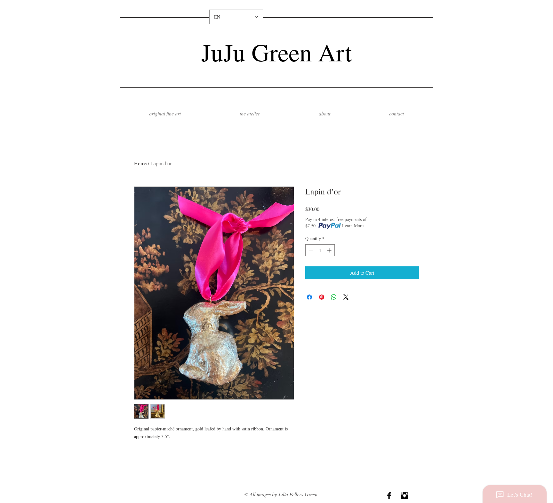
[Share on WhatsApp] (334, 297)
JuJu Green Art (276, 51)
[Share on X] (346, 297)
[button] (324, 113)
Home (140, 163)
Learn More (353, 226)
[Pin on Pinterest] (321, 297)
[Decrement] (310, 250)
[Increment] (330, 250)
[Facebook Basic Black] (389, 495)
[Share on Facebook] (309, 297)
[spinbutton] (320, 250)
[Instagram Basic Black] (404, 495)
